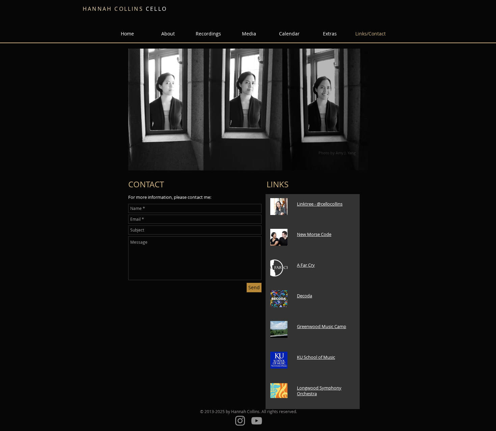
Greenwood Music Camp (321, 326)
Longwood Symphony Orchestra (319, 391)
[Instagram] (240, 420)
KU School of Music (316, 357)
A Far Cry (306, 265)
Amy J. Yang (346, 152)
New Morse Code (314, 234)
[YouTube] (256, 420)
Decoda (304, 296)
